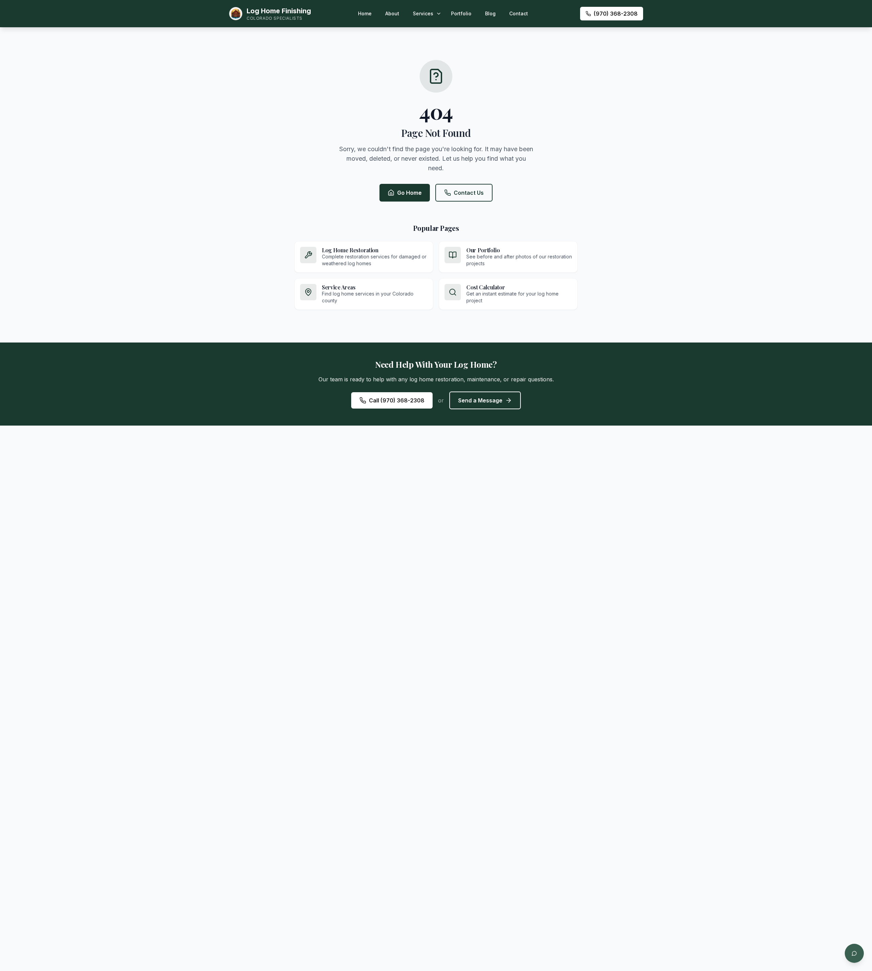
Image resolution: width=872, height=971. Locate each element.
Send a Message (480, 400)
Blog (490, 13)
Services (423, 13)
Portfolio (461, 13)
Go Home (409, 192)
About (392, 13)
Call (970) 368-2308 (396, 400)
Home (365, 13)
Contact (518, 13)
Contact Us (469, 192)
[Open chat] (854, 953)
